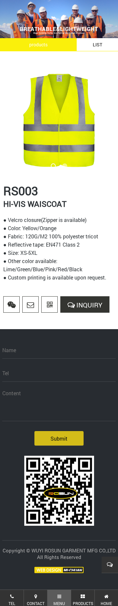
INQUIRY (88, 305)
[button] (53, 165)
